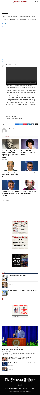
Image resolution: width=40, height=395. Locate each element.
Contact (34, 388)
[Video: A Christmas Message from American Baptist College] (20, 38)
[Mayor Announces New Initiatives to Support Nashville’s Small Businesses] (5, 285)
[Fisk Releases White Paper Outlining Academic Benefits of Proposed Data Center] (5, 364)
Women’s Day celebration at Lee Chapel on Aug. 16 (28, 192)
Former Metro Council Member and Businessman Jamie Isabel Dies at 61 (10, 193)
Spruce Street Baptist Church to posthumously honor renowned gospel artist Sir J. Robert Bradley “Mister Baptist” (10, 154)
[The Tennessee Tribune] (20, 1)
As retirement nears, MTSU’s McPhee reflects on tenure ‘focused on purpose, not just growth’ (18, 348)
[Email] (3, 66)
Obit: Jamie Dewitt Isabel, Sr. (29, 173)
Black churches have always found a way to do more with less (10, 174)
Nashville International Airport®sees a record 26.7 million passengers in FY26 (22, 290)
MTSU (3, 351)
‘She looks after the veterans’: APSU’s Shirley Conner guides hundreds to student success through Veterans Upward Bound (21, 358)
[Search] (37, 2)
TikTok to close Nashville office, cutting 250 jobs (17, 275)
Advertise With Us (27, 388)
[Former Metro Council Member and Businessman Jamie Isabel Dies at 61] (10, 185)
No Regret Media (28, 391)
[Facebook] (3, 57)
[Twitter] (3, 59)
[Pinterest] (3, 64)
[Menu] (3, 2)
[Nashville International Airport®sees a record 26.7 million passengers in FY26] (5, 293)
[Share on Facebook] (2, 23)
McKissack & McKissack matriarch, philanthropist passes (28, 152)
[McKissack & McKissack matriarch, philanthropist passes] (29, 144)
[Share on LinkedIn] (6, 23)
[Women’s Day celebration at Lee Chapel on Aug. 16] (29, 185)
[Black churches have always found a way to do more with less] (10, 166)
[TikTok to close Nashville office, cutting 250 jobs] (5, 278)
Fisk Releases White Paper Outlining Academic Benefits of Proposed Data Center (22, 363)
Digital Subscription (13, 388)
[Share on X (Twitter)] (4, 23)
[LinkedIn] (3, 62)
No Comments (33, 19)
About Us (6, 388)
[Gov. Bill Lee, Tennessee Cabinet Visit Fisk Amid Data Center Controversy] (5, 369)
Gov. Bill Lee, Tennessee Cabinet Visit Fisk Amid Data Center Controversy (21, 368)
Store (20, 388)
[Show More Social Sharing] (8, 23)
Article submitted (8, 19)
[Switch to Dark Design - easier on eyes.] (35, 1)
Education (4, 345)
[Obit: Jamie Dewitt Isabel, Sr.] (29, 166)
